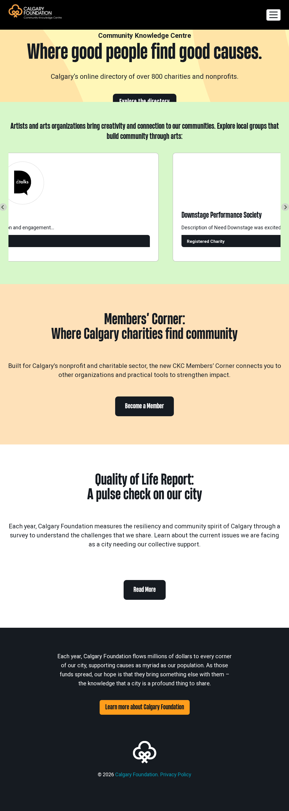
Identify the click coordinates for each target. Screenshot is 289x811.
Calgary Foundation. (137, 774)
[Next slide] (285, 207)
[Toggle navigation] (273, 15)
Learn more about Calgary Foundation (144, 707)
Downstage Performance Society (214, 215)
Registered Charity (198, 241)
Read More (144, 589)
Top (276, 798)
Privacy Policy (175, 774)
